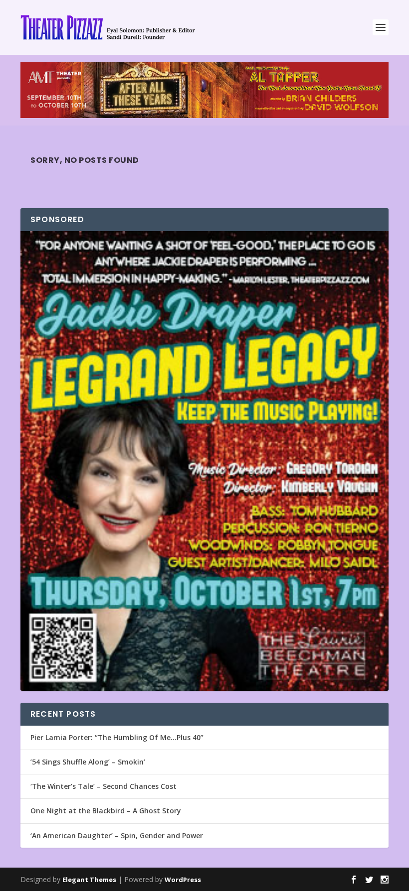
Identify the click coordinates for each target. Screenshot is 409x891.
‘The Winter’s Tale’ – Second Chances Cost (103, 786)
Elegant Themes (89, 879)
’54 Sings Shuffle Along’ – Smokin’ (87, 761)
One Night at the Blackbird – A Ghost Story (105, 810)
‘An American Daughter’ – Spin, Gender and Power (116, 835)
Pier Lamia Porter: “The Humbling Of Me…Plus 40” (117, 737)
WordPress (183, 879)
